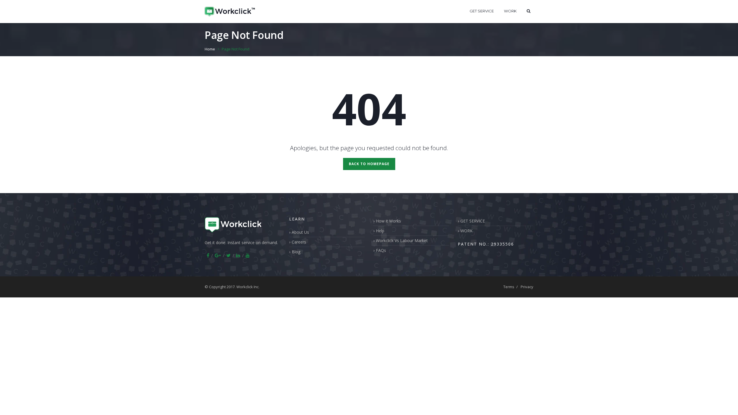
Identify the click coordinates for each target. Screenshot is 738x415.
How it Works (388, 221)
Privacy (527, 286)
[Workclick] (230, 11)
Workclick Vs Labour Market (402, 240)
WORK (510, 11)
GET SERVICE (482, 11)
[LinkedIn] (238, 255)
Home (210, 49)
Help (380, 230)
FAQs (381, 250)
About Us (300, 232)
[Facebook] (208, 255)
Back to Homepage (369, 163)
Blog (296, 251)
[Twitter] (228, 255)
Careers (299, 242)
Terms (508, 286)
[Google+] (218, 255)
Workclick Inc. (247, 286)
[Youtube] (248, 255)
